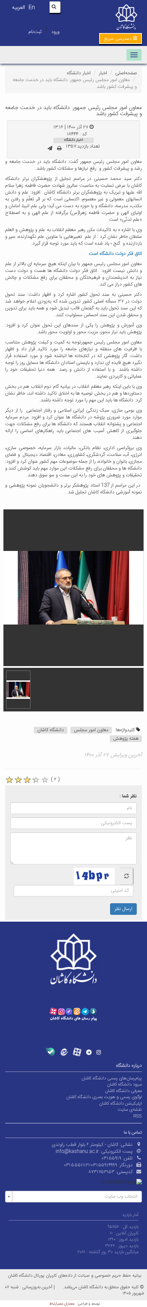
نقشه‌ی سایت (130, 1109)
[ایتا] (63, 1052)
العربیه (18, 7)
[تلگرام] (89, 1052)
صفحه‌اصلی (126, 73)
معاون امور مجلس (91, 730)
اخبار (103, 73)
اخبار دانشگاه (79, 73)
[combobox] (73, 1196)
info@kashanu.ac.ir (77, 1152)
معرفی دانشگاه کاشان (123, 1091)
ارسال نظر (123, 909)
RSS (137, 1116)
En (31, 7)
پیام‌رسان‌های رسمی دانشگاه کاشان (111, 1078)
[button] (120, 38)
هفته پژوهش (125, 738)
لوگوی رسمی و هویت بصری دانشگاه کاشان (104, 1097)
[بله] (50, 1052)
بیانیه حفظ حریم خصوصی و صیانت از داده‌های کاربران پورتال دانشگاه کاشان (74, 1275)
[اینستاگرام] (98, 1052)
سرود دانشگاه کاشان (124, 1084)
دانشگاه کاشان (50, 730)
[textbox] (75, 1196)
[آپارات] (77, 1052)
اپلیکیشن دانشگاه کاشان (120, 1103)
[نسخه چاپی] (59, 149)
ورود (55, 32)
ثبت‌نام (34, 32)
